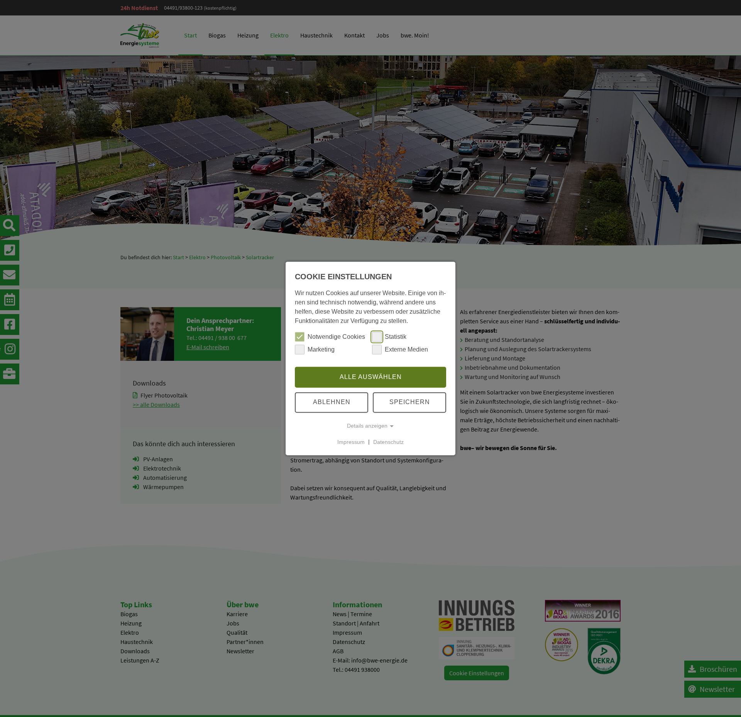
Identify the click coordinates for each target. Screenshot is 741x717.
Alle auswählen (371, 377)
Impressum (351, 442)
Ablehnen (331, 402)
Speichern (409, 402)
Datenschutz (388, 442)
